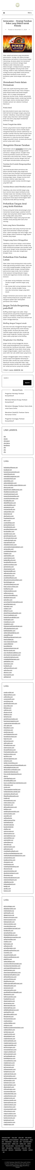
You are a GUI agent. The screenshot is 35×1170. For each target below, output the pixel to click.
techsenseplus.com (9, 1076)
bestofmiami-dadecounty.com (13, 489)
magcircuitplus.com (10, 1113)
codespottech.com (9, 1030)
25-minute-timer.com (10, 538)
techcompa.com (9, 741)
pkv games (9, 1148)
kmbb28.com (8, 666)
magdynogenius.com (10, 1043)
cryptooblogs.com (9, 522)
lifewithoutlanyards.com (11, 796)
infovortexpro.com (9, 1111)
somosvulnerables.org (10, 595)
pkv (5, 436)
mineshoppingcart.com (11, 494)
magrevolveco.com (9, 1107)
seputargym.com (9, 507)
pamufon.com (8, 600)
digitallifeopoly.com (10, 503)
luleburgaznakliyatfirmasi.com (13, 983)
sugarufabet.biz (8, 644)
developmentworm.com (11, 873)
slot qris (11, 1150)
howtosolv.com (8, 805)
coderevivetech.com (10, 1104)
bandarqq (7, 445)
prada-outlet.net (9, 692)
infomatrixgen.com (9, 1089)
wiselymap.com (8, 732)
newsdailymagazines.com (11, 476)
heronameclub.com (10, 1018)
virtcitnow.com (8, 730)
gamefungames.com (10, 536)
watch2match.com (9, 847)
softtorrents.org (8, 593)
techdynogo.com (9, 1032)
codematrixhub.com (10, 1074)
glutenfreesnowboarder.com (12, 613)
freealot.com (7, 553)
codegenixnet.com (9, 1098)
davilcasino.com (9, 516)
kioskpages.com (9, 619)
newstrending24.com (10, 880)
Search (6, 378)
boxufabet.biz (8, 646)
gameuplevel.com (9, 525)
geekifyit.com (8, 959)
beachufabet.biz (8, 639)
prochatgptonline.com (10, 734)
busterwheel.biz (8, 827)
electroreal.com (8, 487)
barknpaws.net (8, 944)
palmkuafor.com (9, 913)
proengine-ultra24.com (11, 794)
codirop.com (7, 710)
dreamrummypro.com (11, 917)
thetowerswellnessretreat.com (13, 626)
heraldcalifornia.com (10, 562)
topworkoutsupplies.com (11, 496)
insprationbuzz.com (10, 926)
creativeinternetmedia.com (12, 723)
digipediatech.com (9, 1036)
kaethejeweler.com (9, 630)
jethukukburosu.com (10, 977)
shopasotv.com (8, 862)
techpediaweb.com (9, 1056)
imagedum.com (8, 624)
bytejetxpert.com (9, 1120)
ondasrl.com (7, 608)
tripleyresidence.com (10, 591)
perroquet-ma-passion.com (12, 655)
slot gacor (7, 441)
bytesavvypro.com (9, 1082)
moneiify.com (8, 952)
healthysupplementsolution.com (14, 1027)
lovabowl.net (8, 470)
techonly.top (7, 716)
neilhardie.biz (8, 818)
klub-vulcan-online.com (11, 586)
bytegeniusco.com (9, 1071)
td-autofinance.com (10, 750)
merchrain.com (8, 664)
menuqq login (6, 1137)
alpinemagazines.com (10, 758)
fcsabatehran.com (9, 999)
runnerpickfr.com (9, 699)
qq (3, 1152)
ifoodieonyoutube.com (11, 492)
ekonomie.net (8, 869)
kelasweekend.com (9, 884)
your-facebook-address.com (12, 652)
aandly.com (7, 888)
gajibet (31, 1150)
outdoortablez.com (9, 1023)
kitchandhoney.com (10, 800)
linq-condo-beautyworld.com (13, 774)
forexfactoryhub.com (10, 736)
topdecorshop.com (9, 860)
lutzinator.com (8, 606)
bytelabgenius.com (9, 1058)
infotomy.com (8, 1025)
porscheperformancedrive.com (13, 602)
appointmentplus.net (10, 871)
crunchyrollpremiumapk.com (13, 963)
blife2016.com (8, 611)
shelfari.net (7, 829)
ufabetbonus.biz (9, 882)
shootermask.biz (9, 824)
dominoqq (8, 1141)
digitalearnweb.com (10, 908)
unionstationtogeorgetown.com (13, 547)
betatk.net (7, 886)
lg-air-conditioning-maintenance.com (15, 783)
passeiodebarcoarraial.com (12, 928)
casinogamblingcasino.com (12, 968)
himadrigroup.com (9, 745)
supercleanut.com (9, 558)
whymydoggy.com (9, 906)
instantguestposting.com (11, 866)
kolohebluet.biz (8, 822)
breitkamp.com (8, 589)
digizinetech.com (9, 1087)
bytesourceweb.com (10, 1100)
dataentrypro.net (9, 915)
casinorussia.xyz (9, 831)
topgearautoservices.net (11, 648)
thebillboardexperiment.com (12, 637)
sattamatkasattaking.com (11, 633)
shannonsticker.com (10, 924)
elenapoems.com (9, 994)
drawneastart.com (9, 569)
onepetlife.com (8, 635)
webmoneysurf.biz (9, 820)
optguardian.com (9, 511)
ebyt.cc (6, 776)
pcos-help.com (8, 706)
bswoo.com (7, 891)
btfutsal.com (7, 708)
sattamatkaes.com (9, 961)
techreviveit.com (9, 1067)
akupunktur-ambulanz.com (12, 769)
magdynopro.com (9, 1063)
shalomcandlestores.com (11, 957)
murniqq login (27, 1141)
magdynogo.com (9, 1124)
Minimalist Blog (17, 1165)
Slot (22, 370)
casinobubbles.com (10, 505)
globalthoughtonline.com (11, 950)
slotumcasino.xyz (9, 833)
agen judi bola (24, 1139)
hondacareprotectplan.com (12, 966)
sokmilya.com (8, 670)
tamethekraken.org (9, 604)
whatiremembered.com (11, 772)
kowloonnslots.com (10, 754)
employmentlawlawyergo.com (13, 853)
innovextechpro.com (10, 1049)
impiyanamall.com (9, 509)
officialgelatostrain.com (11, 628)
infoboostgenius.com (10, 1078)
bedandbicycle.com (10, 560)
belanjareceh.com (9, 922)
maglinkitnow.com (9, 1038)
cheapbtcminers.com (10, 544)
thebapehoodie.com (10, 985)
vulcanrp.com (8, 761)
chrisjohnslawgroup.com (11, 584)
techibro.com (8, 756)
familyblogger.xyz (9, 582)
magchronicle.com (9, 1034)
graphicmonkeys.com (10, 564)
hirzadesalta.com (9, 500)
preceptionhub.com (10, 478)
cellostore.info (8, 946)
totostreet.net (8, 514)
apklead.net (7, 677)
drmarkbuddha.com (10, 780)
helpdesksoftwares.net (11, 467)
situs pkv (14, 1137)
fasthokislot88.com (10, 571)
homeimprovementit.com (12, 472)
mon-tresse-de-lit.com (10, 641)
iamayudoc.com (9, 549)
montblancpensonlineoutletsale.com (15, 765)
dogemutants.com (9, 1001)
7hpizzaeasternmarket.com (12, 789)
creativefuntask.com (10, 540)
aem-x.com (7, 520)
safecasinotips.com (9, 573)
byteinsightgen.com (10, 1085)
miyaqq (25, 1150)
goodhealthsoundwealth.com (13, 992)
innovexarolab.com (10, 1091)
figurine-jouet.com (9, 650)
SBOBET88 (17, 370)
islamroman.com (9, 747)
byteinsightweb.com (10, 1041)
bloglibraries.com (9, 981)
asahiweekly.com (9, 555)
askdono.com (8, 714)
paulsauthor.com (9, 1012)
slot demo (7, 443)
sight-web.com (8, 743)
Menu (30, 13)
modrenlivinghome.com (11, 657)
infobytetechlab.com (10, 1093)
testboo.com (7, 809)
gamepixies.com (9, 567)
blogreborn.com (9, 728)
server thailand (13, 1139)
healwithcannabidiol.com (11, 617)
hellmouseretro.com (10, 997)
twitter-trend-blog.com (11, 763)
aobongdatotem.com (10, 483)
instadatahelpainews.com (11, 659)
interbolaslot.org (9, 911)
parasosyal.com (8, 988)
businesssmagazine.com (11, 721)
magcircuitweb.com (10, 1052)
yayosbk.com (8, 816)
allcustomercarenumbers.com (13, 580)
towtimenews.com (9, 970)
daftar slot (15, 1144)
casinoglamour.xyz (9, 836)
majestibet (18, 1150)
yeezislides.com (8, 481)
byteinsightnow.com (10, 1102)
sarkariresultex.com (10, 939)
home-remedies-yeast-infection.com (15, 485)
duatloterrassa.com (10, 597)
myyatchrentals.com (10, 955)
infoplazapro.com (9, 1065)
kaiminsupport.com (10, 919)
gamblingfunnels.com (10, 703)
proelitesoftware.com (10, 578)
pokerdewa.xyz (8, 842)
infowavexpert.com (10, 1069)
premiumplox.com (9, 813)
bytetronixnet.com (9, 1118)
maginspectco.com (9, 1122)
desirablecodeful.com (10, 1014)
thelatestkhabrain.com (11, 935)
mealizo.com (8, 941)
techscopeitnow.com (10, 1115)
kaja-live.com (8, 739)
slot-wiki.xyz (7, 844)
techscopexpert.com (10, 1054)
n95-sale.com (8, 725)
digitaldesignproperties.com (12, 937)
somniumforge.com (10, 979)
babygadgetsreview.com (11, 767)
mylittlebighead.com (10, 551)
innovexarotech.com (10, 1109)
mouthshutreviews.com (11, 498)
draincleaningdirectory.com (12, 972)
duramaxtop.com (9, 1003)
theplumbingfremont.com (12, 877)
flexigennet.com (9, 1016)
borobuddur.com (9, 531)
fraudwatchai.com (9, 518)
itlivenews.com (8, 875)
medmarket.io (8, 1021)
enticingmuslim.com (10, 990)
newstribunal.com (9, 474)
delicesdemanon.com (10, 807)
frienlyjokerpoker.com (10, 752)
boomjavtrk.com (9, 675)
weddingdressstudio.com (11, 811)
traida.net (7, 798)
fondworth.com (8, 930)
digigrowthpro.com (10, 695)
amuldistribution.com (10, 529)
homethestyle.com (9, 527)
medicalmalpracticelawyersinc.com (14, 855)
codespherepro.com (10, 1096)
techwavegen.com (9, 1080)
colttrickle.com (8, 697)
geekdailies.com (9, 661)
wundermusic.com (9, 534)
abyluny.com (8, 672)
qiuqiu (6, 439)
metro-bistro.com (9, 802)
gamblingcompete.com (11, 719)
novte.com (7, 787)
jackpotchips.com (9, 575)
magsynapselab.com (10, 1045)
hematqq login (6, 1144)
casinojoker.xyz (8, 840)
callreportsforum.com (10, 668)
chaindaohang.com (9, 778)
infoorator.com (8, 785)
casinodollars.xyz (9, 838)
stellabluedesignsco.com (11, 1010)
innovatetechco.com (10, 1060)
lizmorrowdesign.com (10, 615)
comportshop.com (9, 857)
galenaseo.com (8, 849)
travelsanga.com (9, 864)
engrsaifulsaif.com (9, 542)
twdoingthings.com (10, 1008)
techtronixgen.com (9, 1047)
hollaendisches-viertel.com (12, 791)
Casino (11, 370)
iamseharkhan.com (10, 933)
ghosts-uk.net (8, 712)
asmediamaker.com (10, 948)
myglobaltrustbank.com (11, 851)
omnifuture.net (8, 701)
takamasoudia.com (9, 1005)
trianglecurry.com (9, 622)
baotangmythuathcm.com (12, 974)
